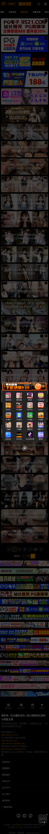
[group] (42, 818)
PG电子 (40, 409)
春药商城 (19, 400)
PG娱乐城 (41, 400)
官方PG (8, 409)
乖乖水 (30, 400)
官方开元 (30, 409)
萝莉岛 (41, 439)
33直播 (8, 429)
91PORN (19, 439)
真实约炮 (8, 400)
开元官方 (19, 419)
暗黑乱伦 (30, 429)
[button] (40, 822)
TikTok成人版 (30, 439)
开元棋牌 (19, 409)
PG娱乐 (8, 419)
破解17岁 (41, 429)
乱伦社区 (8, 439)
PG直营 (30, 419)
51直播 (19, 429)
